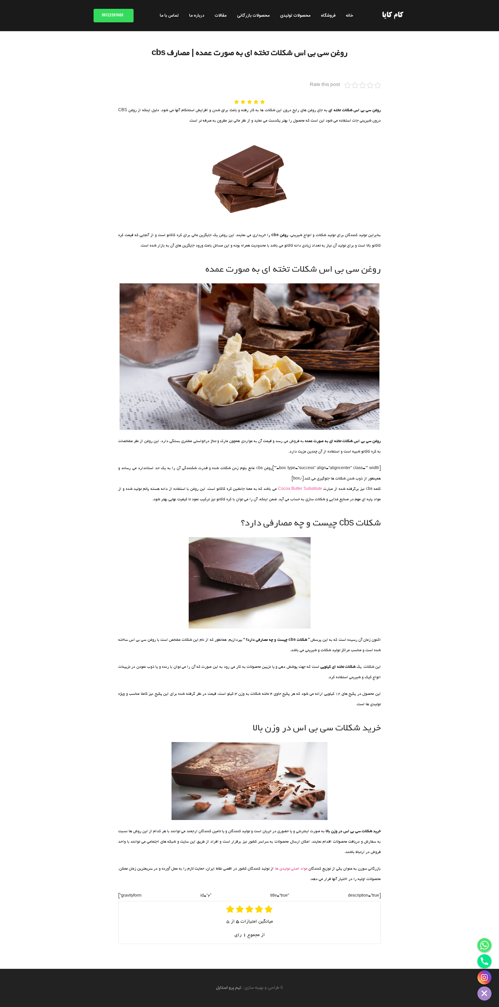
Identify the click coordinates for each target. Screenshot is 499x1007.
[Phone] (484, 961)
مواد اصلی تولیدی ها (291, 869)
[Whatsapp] (484, 945)
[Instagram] (484, 977)
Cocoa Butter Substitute (300, 489)
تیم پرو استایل (228, 988)
